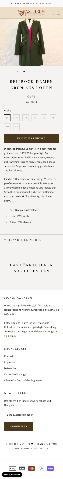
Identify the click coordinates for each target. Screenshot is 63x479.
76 (53, 117)
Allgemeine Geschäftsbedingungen (23, 380)
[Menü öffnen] (5, 13)
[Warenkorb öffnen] (58, 13)
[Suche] (52, 13)
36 (16, 117)
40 (34, 117)
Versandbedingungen (15, 374)
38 (25, 117)
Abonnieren (18, 426)
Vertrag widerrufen (12, 474)
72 (44, 117)
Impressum (10, 362)
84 (16, 126)
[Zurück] (17, 71)
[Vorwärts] (45, 71)
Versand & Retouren (23, 240)
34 (7, 117)
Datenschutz (11, 368)
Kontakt (8, 356)
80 (7, 126)
